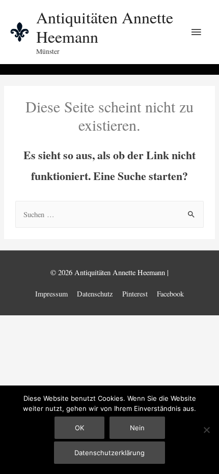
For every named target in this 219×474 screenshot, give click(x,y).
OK (79, 428)
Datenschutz (95, 294)
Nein (137, 428)
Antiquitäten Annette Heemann (104, 26)
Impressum (51, 294)
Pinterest (135, 294)
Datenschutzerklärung (109, 453)
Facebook (170, 294)
